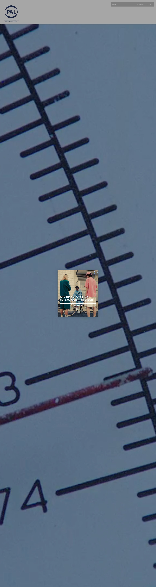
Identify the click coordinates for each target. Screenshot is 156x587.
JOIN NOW (78, 306)
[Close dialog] (95, 272)
